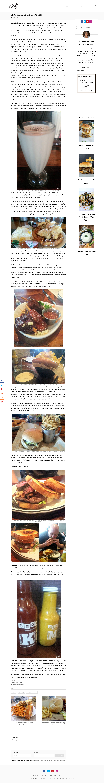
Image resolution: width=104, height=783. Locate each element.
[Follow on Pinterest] (87, 21)
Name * (15, 753)
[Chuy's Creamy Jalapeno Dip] (86, 236)
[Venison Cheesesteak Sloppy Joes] (86, 165)
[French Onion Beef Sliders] (86, 131)
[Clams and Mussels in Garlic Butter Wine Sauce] (86, 199)
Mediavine (71, 778)
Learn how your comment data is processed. (50, 760)
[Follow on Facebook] (82, 21)
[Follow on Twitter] (84, 21)
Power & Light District (51, 60)
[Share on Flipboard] (2, 402)
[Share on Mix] (2, 398)
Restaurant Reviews (19, 684)
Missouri (13, 684)
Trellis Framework (61, 778)
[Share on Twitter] (2, 385)
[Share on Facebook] (2, 381)
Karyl (13, 680)
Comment (14, 737)
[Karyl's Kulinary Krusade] (20, 6)
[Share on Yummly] (2, 393)
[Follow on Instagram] (90, 21)
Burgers (13, 692)
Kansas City (21, 692)
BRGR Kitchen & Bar (17, 75)
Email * (36, 753)
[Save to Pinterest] (2, 389)
